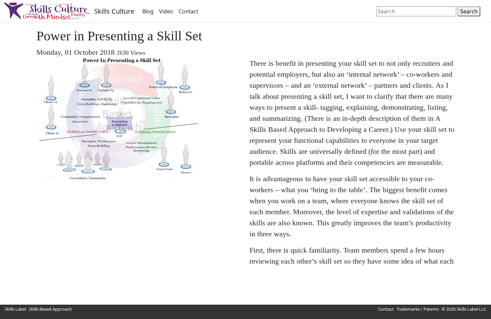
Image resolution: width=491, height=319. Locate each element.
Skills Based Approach (50, 309)
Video (166, 11)
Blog (148, 11)
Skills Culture (114, 11)
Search (469, 11)
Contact (188, 11)
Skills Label (15, 309)
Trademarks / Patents (417, 309)
